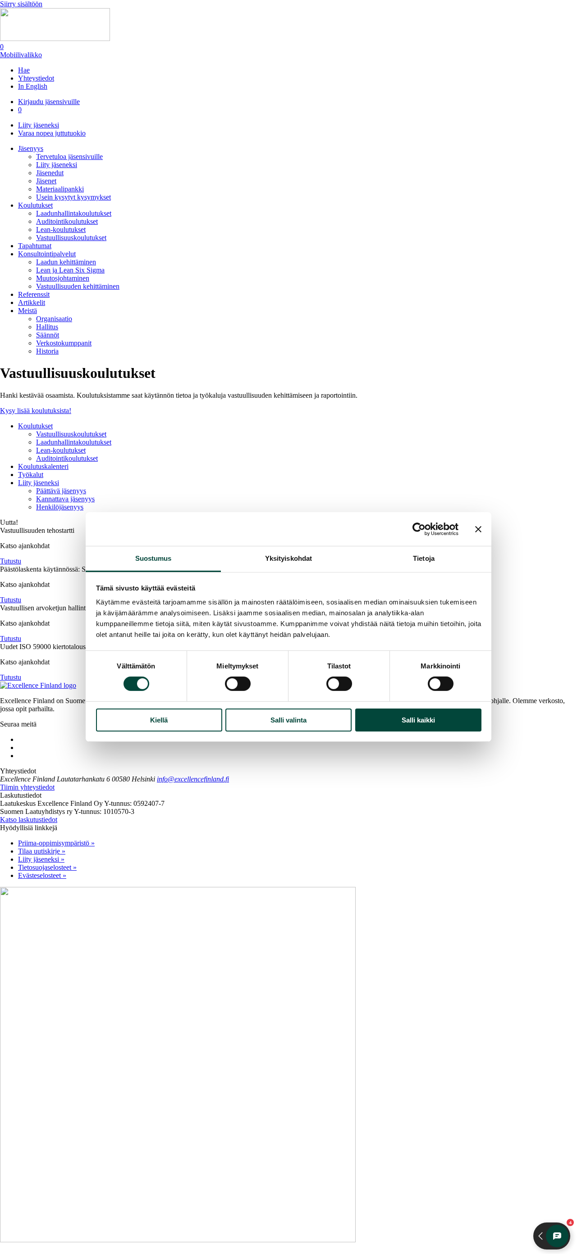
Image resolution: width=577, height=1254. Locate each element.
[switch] (238, 684)
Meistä (27, 310)
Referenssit (34, 294)
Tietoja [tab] (424, 558)
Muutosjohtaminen (62, 278)
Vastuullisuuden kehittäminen (77, 286)
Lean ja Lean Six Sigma (70, 270)
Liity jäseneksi (38, 125)
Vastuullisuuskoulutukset (71, 237)
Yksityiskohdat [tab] (288, 558)
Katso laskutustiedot (28, 819)
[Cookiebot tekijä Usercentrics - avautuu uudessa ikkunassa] (419, 529)
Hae (24, 70)
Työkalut (30, 474)
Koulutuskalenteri (43, 466)
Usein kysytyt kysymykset (73, 197)
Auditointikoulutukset (67, 221)
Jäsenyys (30, 148)
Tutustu (10, 561)
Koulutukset (35, 205)
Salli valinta (288, 720)
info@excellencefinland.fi (193, 779)
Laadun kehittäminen (66, 262)
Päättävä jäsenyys (61, 491)
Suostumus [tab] (153, 558)
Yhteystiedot (36, 78)
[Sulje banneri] (478, 529)
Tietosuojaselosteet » (47, 867)
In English (32, 86)
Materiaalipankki (60, 189)
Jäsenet (46, 181)
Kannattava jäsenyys (65, 499)
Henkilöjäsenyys (59, 507)
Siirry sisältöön (21, 4)
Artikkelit (31, 302)
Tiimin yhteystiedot (27, 787)
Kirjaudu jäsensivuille (49, 101)
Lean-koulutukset (61, 229)
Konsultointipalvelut (47, 254)
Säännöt (47, 335)
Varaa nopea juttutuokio (52, 133)
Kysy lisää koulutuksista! (35, 410)
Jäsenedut (50, 173)
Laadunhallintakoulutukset (73, 213)
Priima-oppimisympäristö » (56, 843)
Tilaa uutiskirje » (41, 851)
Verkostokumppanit (64, 343)
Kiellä (159, 720)
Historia (47, 351)
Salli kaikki (418, 720)
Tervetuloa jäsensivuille (69, 156)
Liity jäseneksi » (41, 859)
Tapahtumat (34, 246)
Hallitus (47, 327)
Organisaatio (54, 319)
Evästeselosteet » (42, 875)
